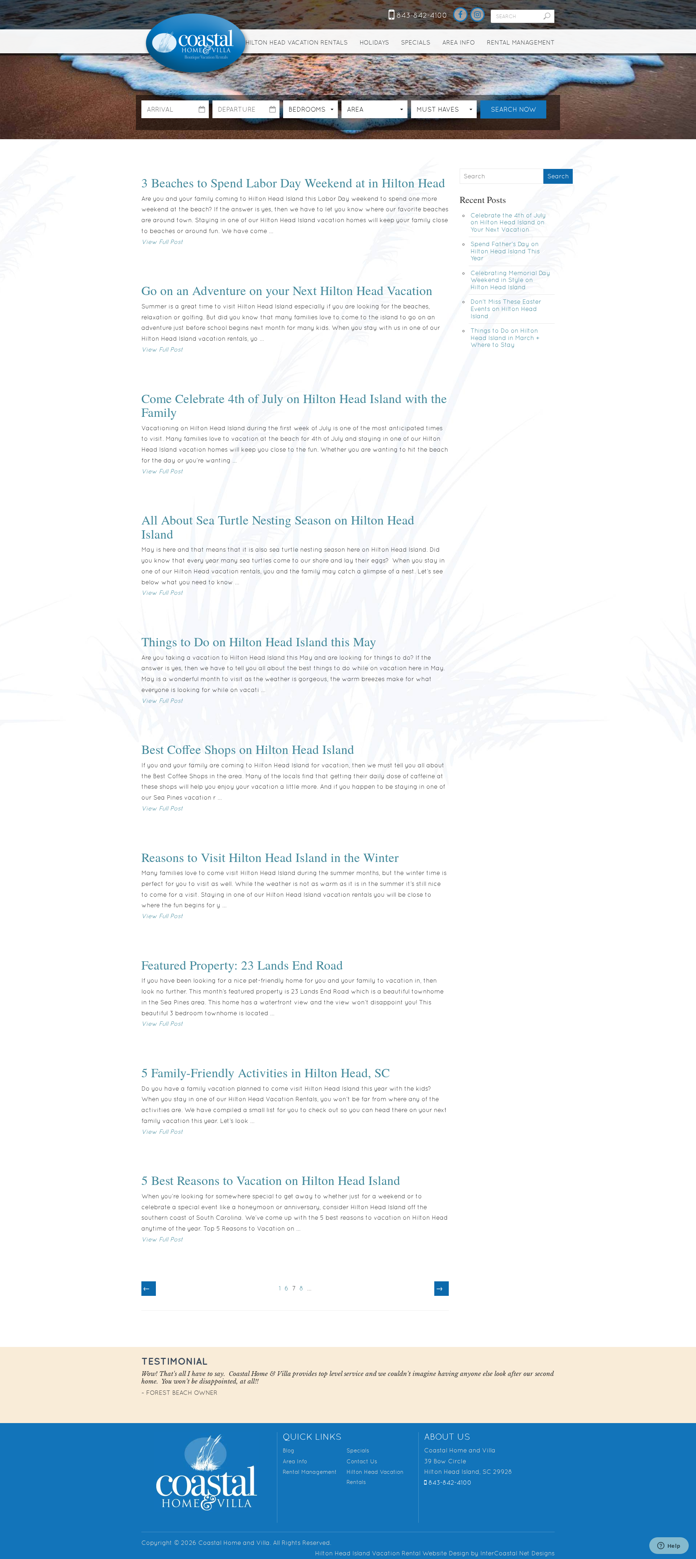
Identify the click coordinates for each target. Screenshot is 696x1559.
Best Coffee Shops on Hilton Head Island (247, 749)
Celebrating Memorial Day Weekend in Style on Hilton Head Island (510, 280)
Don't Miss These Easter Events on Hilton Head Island (506, 308)
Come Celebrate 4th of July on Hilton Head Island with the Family (294, 405)
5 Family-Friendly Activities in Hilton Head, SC (265, 1072)
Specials (415, 42)
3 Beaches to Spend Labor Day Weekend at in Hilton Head (293, 182)
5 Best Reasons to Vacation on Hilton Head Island (270, 1180)
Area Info (458, 42)
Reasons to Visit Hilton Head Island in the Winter (270, 857)
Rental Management (521, 42)
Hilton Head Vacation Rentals (296, 42)
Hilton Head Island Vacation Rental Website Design (392, 1553)
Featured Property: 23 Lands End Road (242, 964)
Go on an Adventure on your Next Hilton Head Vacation (286, 290)
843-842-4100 (420, 15)
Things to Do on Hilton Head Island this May (258, 641)
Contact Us (362, 1461)
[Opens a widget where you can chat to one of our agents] (669, 1546)
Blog (288, 1450)
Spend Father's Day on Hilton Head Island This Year (505, 251)
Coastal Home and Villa (196, 44)
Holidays (374, 42)
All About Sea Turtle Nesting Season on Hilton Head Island (277, 526)
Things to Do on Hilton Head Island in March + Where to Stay (505, 337)
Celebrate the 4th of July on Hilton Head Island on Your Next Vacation (508, 222)
